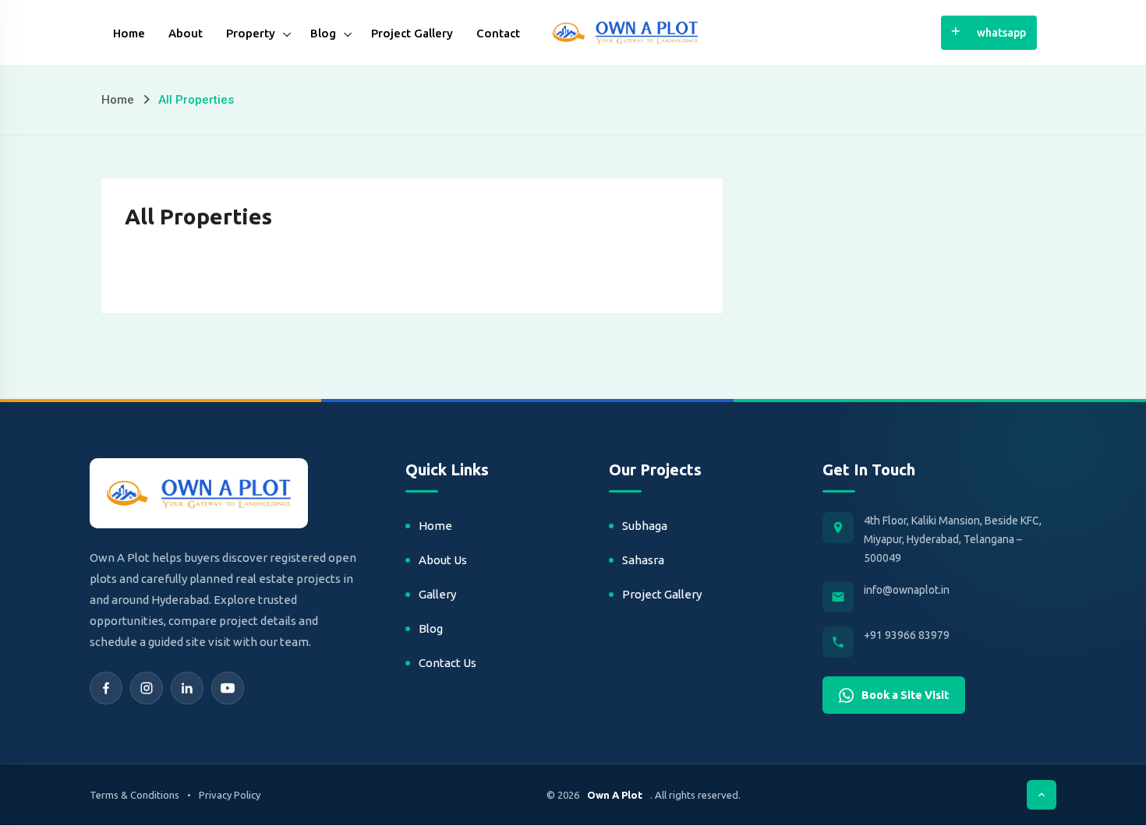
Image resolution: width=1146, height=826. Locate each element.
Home (129, 33)
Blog (323, 33)
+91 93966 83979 (907, 635)
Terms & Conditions (134, 794)
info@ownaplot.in (907, 590)
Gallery (437, 594)
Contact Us (447, 662)
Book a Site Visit (905, 695)
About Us (443, 560)
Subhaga (644, 525)
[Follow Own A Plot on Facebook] (106, 688)
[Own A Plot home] (199, 493)
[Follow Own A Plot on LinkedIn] (187, 688)
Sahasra (643, 560)
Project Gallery (412, 33)
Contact (498, 33)
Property (250, 33)
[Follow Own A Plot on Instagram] (146, 688)
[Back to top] (1041, 795)
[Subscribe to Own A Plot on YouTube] (227, 688)
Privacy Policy (229, 794)
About (185, 33)
